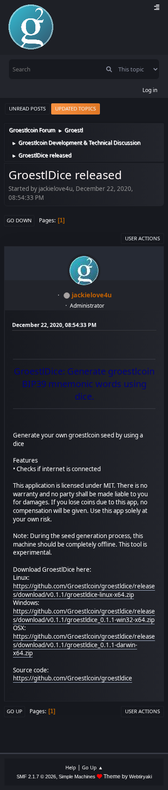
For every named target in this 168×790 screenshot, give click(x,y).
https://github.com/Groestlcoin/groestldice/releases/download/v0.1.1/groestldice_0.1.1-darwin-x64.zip (84, 644)
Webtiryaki (140, 776)
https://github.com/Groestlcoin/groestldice (72, 678)
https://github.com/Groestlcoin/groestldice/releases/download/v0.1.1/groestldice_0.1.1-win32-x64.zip (84, 615)
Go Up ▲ (92, 767)
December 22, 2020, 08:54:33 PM (54, 325)
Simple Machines (77, 776)
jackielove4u (92, 295)
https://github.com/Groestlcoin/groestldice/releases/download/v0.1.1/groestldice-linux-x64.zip (84, 590)
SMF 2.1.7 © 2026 (36, 776)
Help (70, 767)
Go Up (14, 711)
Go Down (19, 220)
